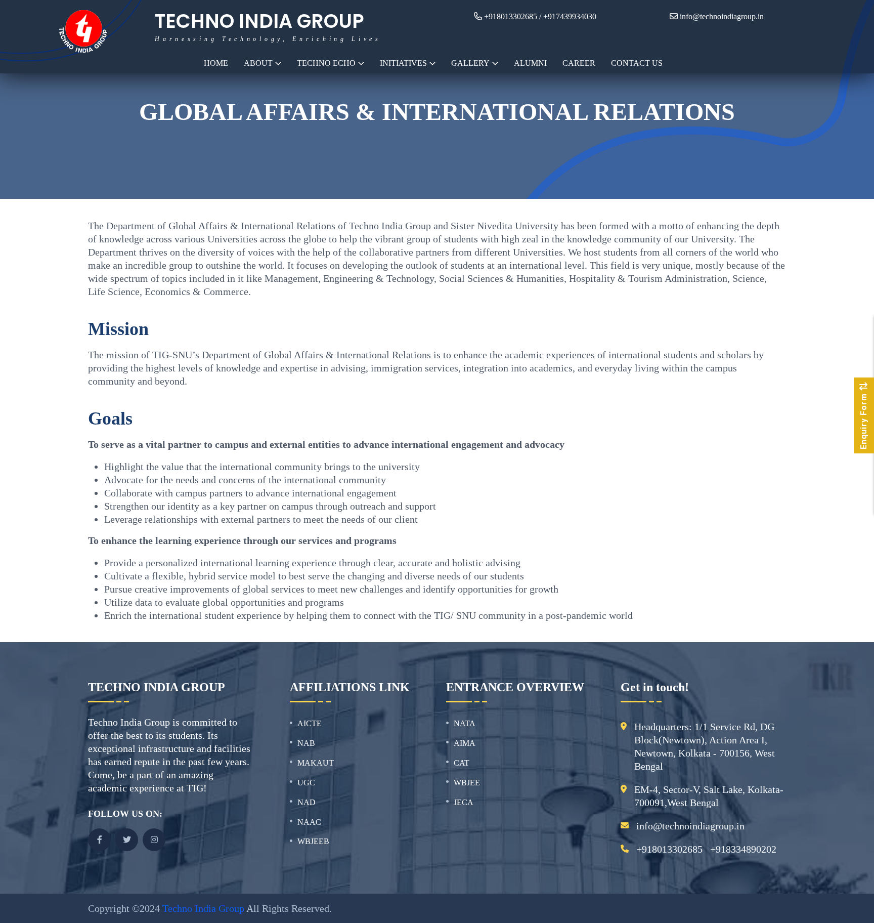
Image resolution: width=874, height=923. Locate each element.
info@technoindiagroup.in (722, 16)
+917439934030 (569, 16)
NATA (464, 723)
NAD (306, 802)
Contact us (637, 63)
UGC (306, 782)
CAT (461, 763)
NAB (306, 743)
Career (578, 63)
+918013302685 (510, 16)
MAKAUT (315, 763)
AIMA (464, 743)
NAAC (309, 822)
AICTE (309, 723)
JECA (463, 802)
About (258, 63)
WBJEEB (313, 841)
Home (216, 63)
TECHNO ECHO (326, 63)
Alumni (530, 63)
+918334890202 (743, 849)
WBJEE (467, 782)
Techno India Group (203, 908)
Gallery (470, 63)
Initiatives (403, 63)
